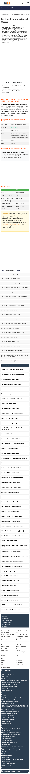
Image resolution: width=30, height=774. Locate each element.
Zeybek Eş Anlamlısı (7, 740)
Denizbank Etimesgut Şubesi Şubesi (10, 314)
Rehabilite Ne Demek (7, 694)
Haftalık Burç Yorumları (22, 636)
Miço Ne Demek (6, 751)
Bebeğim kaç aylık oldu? (7, 638)
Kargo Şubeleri (5, 650)
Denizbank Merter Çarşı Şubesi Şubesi (11, 361)
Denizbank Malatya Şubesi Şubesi (10, 341)
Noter (17, 655)
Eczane (17, 648)
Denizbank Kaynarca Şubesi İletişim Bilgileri (12, 89)
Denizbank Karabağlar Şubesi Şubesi (11, 274)
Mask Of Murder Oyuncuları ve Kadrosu (11, 732)
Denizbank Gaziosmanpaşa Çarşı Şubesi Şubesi (14, 296)
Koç (2, 7)
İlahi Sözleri (19, 643)
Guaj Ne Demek (5, 757)
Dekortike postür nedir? (8, 703)
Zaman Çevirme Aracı (21, 629)
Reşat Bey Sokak (6, 761)
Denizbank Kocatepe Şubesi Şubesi (10, 319)
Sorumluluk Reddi (6, 624)
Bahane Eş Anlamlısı (7, 725)
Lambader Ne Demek (7, 730)
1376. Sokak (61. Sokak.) (8, 696)
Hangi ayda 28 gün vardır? (8, 719)
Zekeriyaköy (5, 688)
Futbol (3, 655)
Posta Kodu (4, 643)
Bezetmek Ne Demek (7, 690)
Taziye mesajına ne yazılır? (8, 736)
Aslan (23, 7)
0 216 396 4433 (15, 127)
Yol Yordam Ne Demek (7, 727)
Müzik (2, 658)
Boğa (7, 7)
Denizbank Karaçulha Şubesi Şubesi (10, 278)
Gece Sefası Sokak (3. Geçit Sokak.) (10, 709)
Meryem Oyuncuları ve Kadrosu (9, 742)
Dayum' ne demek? (6, 723)
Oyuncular (18, 657)
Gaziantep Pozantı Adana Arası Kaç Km (11, 692)
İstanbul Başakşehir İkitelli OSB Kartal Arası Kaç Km (14, 680)
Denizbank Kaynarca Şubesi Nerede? (11, 90)
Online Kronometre (6, 629)
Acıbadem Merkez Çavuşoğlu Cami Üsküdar (12, 759)
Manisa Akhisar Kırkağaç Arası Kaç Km (11, 728)
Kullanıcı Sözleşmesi (7, 620)
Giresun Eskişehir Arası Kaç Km (9, 684)
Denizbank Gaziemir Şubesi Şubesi (10, 292)
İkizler (12, 7)
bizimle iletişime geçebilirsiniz (10, 224)
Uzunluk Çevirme (5, 639)
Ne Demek (18, 644)
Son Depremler (5, 644)
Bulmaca (18, 650)
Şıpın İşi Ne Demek (6, 738)
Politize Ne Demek (6, 721)
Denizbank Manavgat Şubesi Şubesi (10, 346)
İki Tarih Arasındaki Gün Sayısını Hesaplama (7, 635)
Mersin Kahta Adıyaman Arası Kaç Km (11, 682)
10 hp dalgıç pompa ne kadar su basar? (11, 734)
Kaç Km (3, 662)
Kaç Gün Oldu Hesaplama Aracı (22, 631)
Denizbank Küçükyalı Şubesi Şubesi (10, 328)
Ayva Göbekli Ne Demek (7, 767)
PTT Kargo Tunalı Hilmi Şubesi (9, 674)
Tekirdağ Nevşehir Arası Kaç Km (10, 701)
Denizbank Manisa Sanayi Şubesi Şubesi (11, 350)
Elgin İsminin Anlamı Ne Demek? (9, 686)
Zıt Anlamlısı (19, 660)
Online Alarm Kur (5, 630)
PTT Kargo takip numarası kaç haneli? (11, 749)
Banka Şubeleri (9, 14)
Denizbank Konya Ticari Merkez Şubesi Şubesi (13, 323)
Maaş (17, 639)
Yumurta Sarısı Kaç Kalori (8, 763)
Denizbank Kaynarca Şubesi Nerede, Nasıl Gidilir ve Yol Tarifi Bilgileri (15, 100)
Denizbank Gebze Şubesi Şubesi (9, 301)
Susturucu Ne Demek (7, 678)
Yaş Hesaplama (5, 632)
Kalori (2, 664)
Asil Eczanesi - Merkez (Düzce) (9, 748)
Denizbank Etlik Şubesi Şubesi (9, 310)
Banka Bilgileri (5, 92)
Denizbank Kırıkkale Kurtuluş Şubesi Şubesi (12, 332)
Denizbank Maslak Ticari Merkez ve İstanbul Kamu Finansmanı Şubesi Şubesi (14, 355)
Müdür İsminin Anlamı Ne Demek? (10, 699)
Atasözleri (4, 657)
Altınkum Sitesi (6, 744)
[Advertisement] (15, 64)
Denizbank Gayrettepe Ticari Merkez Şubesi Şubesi (14, 287)
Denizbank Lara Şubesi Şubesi (9, 337)
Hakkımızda (4, 616)
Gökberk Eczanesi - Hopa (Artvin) (10, 753)
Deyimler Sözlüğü (20, 652)
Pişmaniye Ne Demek (7, 755)
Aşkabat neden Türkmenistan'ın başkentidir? (13, 746)
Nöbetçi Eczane (5, 646)
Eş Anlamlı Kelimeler (21, 646)
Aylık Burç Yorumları (21, 638)
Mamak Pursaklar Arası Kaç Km (9, 713)
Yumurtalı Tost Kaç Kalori (8, 717)
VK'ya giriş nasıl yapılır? (8, 715)
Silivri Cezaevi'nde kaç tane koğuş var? (11, 697)
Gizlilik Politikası (5, 618)
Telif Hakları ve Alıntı (6, 622)
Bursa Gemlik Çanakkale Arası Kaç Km (11, 711)
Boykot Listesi (19, 664)
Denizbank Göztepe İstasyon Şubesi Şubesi (12, 305)
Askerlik (3, 652)
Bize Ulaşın (4, 626)
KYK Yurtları (4, 648)
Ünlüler (3, 660)
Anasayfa (3, 14)
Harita (17, 658)
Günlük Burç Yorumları (21, 634)
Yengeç (18, 7)
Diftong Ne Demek (6, 765)
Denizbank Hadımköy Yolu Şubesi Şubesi (12, 283)
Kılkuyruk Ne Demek (7, 676)
